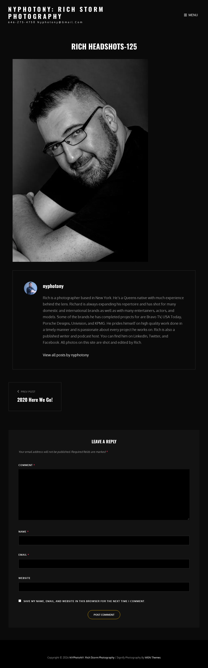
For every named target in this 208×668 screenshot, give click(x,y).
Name (23, 531)
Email (23, 554)
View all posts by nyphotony (66, 355)
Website (24, 578)
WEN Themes (153, 657)
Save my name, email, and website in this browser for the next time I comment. (84, 601)
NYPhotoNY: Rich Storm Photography (56, 12)
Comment (26, 465)
